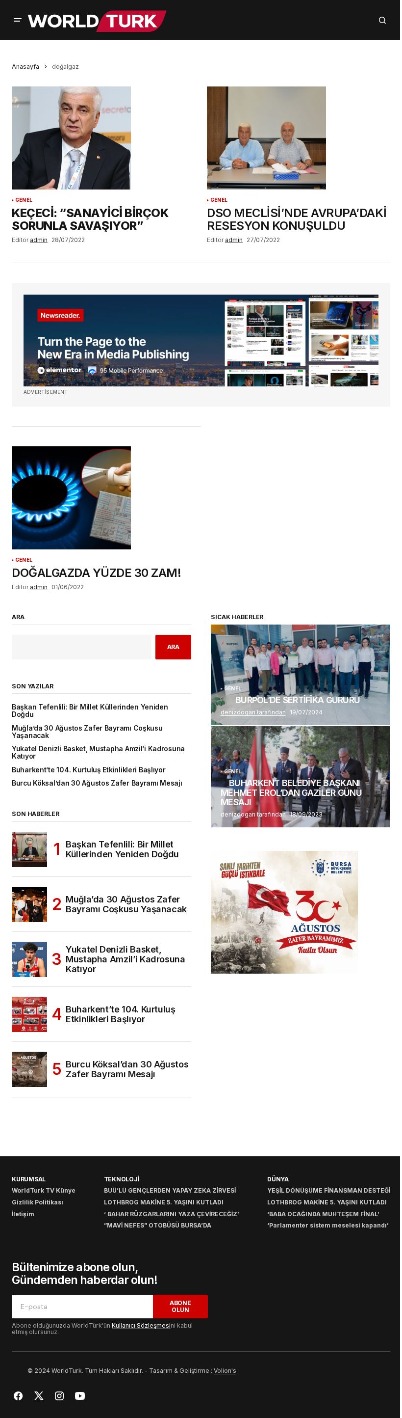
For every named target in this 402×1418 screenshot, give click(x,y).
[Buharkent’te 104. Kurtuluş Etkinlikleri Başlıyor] (29, 1014)
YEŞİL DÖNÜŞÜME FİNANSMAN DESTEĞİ (328, 1190)
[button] (18, 20)
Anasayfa (25, 66)
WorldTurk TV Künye (43, 1190)
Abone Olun (180, 1306)
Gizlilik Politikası (37, 1202)
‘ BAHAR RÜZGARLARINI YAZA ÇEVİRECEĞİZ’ (171, 1214)
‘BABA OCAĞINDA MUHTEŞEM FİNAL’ (323, 1214)
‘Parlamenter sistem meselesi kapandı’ (328, 1225)
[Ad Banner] (201, 340)
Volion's (225, 1370)
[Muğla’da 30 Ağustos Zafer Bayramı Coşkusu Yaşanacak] (29, 904)
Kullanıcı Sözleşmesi (141, 1325)
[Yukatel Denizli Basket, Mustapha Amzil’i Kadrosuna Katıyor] (29, 959)
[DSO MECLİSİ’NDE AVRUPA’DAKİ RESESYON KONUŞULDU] (298, 138)
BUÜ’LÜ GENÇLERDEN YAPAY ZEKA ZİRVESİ (170, 1190)
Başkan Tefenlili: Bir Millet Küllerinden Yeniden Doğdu (90, 711)
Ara (18, 617)
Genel (23, 200)
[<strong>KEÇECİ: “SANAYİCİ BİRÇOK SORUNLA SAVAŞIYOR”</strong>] (103, 138)
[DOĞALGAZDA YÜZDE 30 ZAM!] (103, 497)
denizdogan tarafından (253, 712)
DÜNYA (278, 1179)
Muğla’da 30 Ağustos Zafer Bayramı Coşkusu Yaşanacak (87, 732)
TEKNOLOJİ (121, 1179)
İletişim (23, 1214)
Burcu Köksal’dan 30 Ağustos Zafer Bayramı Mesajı (97, 783)
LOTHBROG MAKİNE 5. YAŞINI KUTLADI (164, 1202)
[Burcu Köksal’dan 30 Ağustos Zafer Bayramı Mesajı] (29, 1069)
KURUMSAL (29, 1179)
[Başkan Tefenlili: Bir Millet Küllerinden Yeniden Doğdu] (29, 849)
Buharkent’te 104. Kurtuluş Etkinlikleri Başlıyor (89, 770)
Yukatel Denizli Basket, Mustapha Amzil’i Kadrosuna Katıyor (98, 752)
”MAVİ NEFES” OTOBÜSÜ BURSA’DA (157, 1225)
